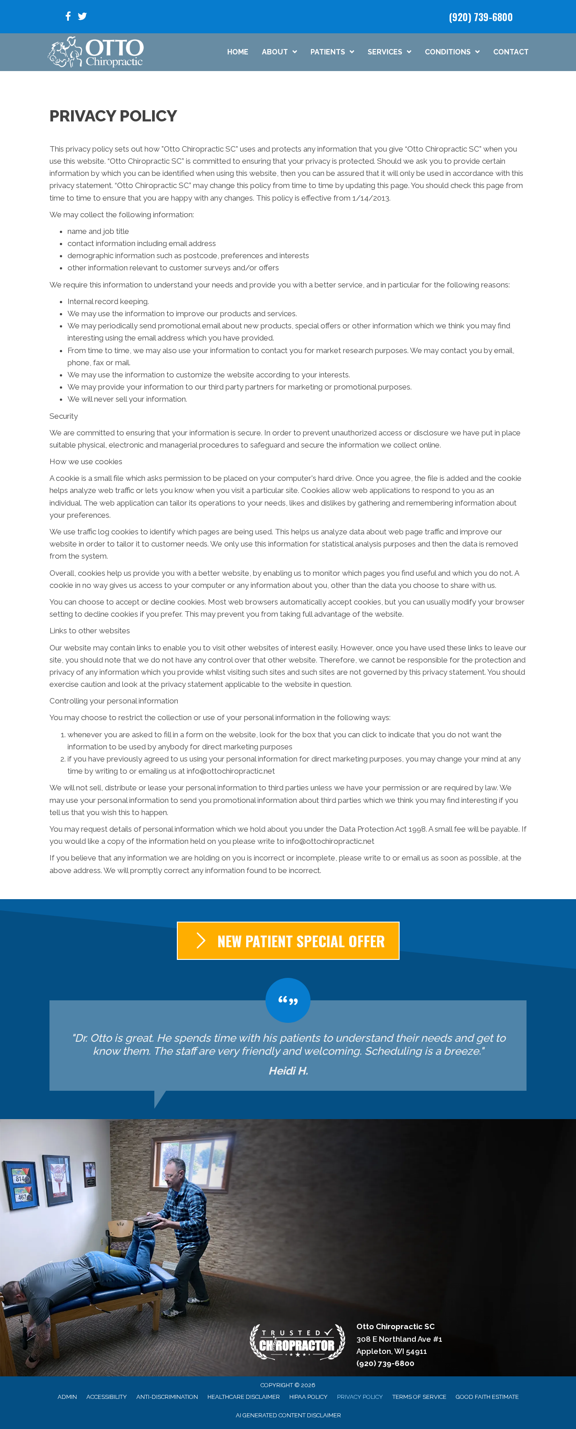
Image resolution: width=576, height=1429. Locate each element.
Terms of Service (419, 1396)
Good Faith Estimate (487, 1396)
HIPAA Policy (308, 1396)
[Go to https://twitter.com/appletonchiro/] (82, 17)
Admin (67, 1396)
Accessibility (106, 1396)
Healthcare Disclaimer (243, 1396)
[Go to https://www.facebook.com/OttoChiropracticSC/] (68, 17)
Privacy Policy (360, 1396)
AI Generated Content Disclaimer (288, 1415)
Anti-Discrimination (167, 1396)
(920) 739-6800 (481, 16)
